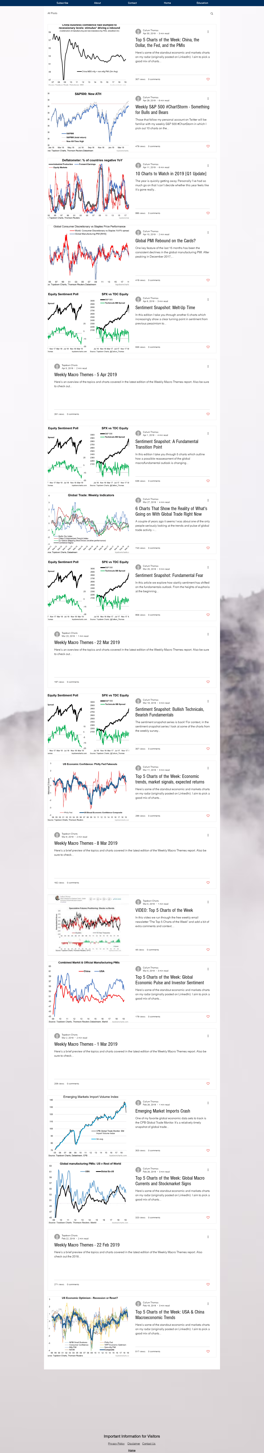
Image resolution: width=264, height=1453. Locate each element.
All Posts (52, 13)
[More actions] (209, 31)
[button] (212, 14)
